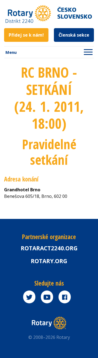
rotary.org (49, 261)
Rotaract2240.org (49, 248)
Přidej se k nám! (26, 35)
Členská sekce (74, 35)
